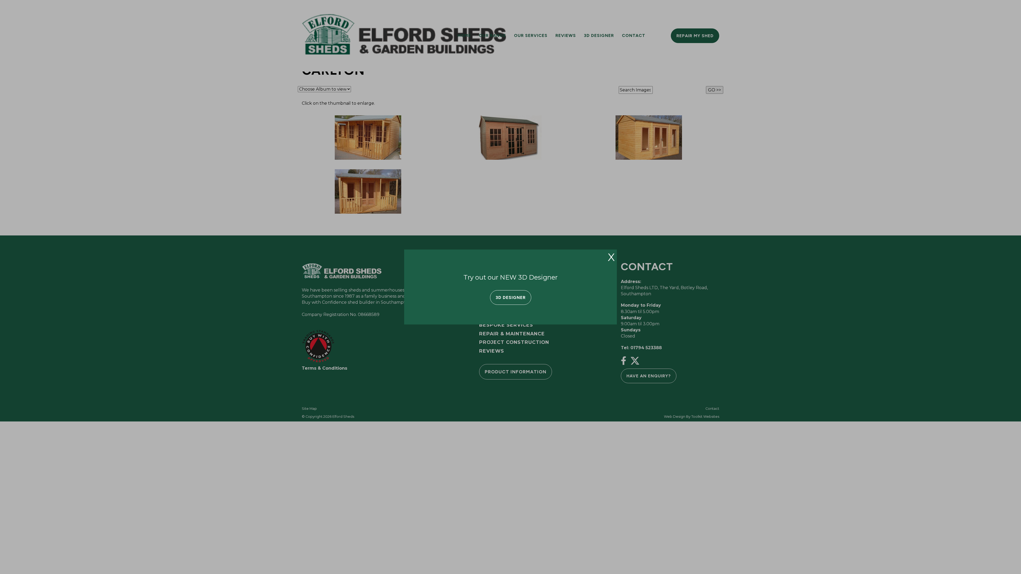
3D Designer (511, 297)
